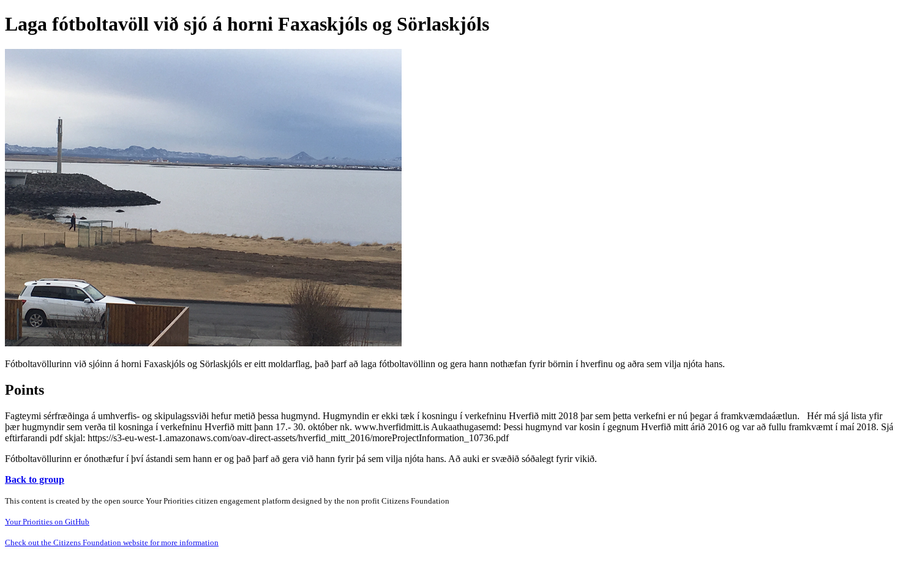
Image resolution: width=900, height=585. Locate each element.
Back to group (34, 479)
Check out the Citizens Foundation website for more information (112, 542)
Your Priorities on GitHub (47, 521)
